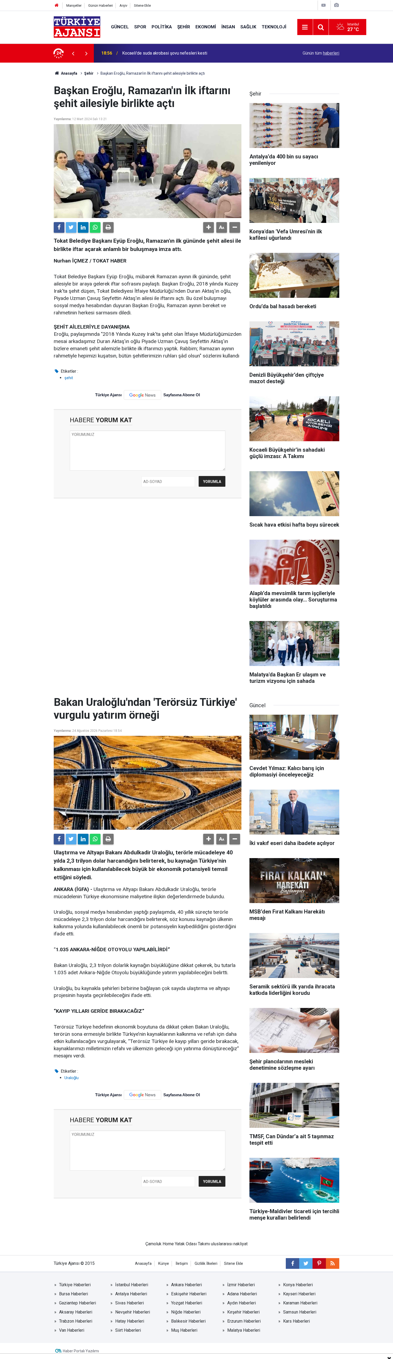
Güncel (120, 26)
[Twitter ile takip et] (306, 1263)
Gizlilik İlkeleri (206, 1263)
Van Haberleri (71, 1330)
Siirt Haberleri (128, 1330)
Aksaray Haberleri (75, 1312)
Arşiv (123, 5)
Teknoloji (274, 26)
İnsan (228, 26)
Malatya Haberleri (243, 1330)
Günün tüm (321, 53)
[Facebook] (59, 227)
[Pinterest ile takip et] (319, 1263)
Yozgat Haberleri (186, 1302)
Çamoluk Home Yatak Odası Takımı (177, 1243)
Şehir (183, 26)
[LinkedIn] (83, 227)
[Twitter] (71, 227)
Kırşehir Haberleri (243, 1312)
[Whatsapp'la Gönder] (95, 227)
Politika (162, 26)
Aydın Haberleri (241, 1302)
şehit (68, 377)
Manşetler (74, 5)
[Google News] (142, 395)
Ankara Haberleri (186, 1284)
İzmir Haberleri (241, 1284)
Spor (140, 26)
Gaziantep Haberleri (77, 1302)
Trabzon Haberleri (75, 1321)
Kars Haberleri (296, 1321)
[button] (208, 227)
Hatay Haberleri (129, 1321)
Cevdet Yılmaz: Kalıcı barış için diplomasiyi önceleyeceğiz (176, 53)
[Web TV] (323, 5)
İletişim (182, 1263)
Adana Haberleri (242, 1293)
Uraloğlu (71, 1077)
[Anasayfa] (57, 5)
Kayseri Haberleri (299, 1293)
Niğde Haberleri (186, 1312)
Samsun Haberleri (299, 1312)
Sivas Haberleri (129, 1302)
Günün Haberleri (100, 5)
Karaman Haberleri (300, 1302)
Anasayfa (68, 73)
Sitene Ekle (142, 5)
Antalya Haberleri (131, 1293)
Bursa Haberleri (73, 1293)
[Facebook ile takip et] (292, 1263)
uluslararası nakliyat (229, 1243)
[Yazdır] (108, 227)
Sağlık (248, 26)
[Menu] (305, 27)
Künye (163, 1263)
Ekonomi (205, 26)
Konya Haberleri (298, 1284)
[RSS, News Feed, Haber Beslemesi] (332, 1263)
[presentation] (73, 53)
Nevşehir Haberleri (132, 1312)
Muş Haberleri (184, 1330)
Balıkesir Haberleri (188, 1321)
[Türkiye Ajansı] (77, 26)
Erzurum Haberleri (244, 1321)
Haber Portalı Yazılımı (81, 1351)
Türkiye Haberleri (75, 1284)
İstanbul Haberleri (131, 1284)
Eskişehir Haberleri (188, 1293)
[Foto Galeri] (336, 5)
